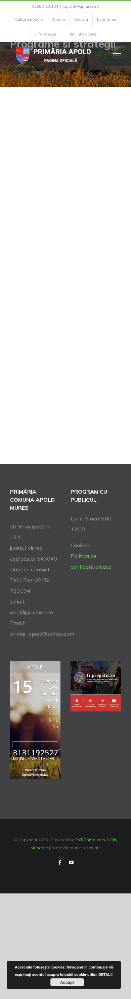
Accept (67, 982)
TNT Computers (90, 839)
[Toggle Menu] (117, 55)
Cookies (80, 545)
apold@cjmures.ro (81, 6)
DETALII (105, 974)
